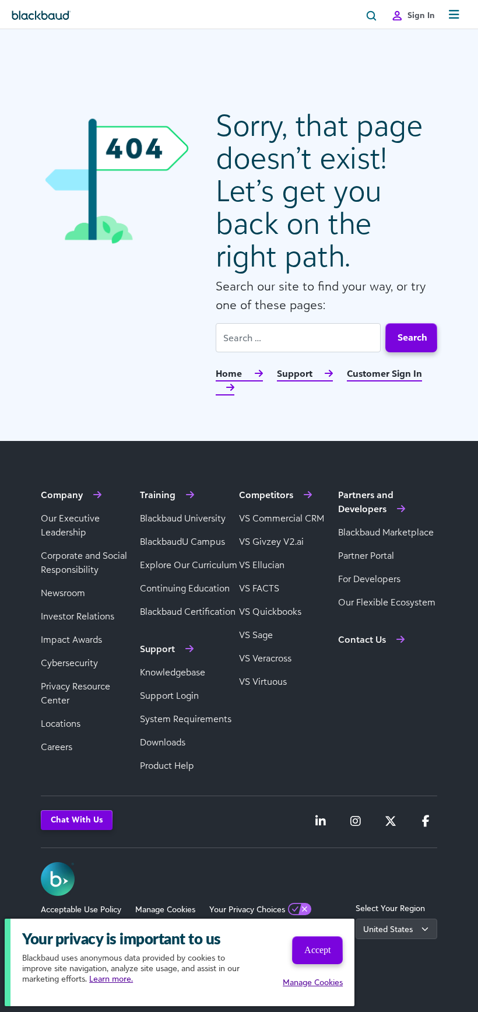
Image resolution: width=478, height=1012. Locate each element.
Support (296, 373)
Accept (317, 950)
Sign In (421, 15)
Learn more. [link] (111, 978)
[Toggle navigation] (454, 15)
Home (230, 373)
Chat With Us (77, 819)
